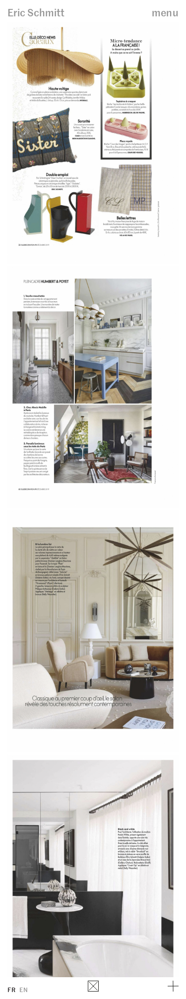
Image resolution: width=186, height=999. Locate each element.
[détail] (173, 986)
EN (23, 989)
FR (11, 989)
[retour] (93, 986)
